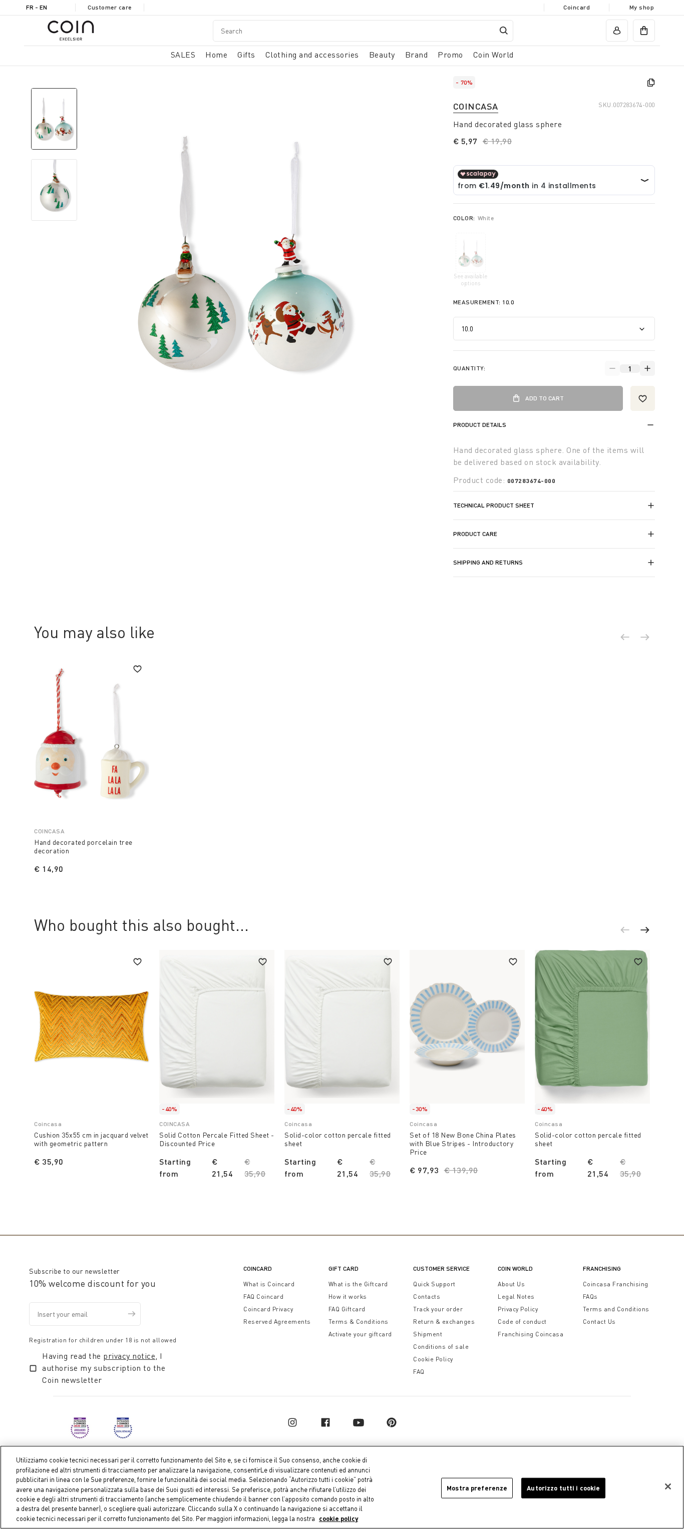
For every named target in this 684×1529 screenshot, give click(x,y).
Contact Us (599, 1321)
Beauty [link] (382, 55)
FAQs (590, 1296)
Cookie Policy (433, 1359)
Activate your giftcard (360, 1334)
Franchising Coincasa (530, 1334)
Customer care (110, 7)
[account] (617, 31)
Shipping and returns (488, 562)
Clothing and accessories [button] (312, 55)
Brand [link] (416, 55)
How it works (347, 1296)
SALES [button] (183, 55)
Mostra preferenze (477, 1487)
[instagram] (292, 1422)
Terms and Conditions (616, 1309)
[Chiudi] (668, 1486)
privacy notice (129, 1356)
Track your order (438, 1309)
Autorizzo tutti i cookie (563, 1487)
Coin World (515, 1268)
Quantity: (469, 368)
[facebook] (325, 1422)
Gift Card (343, 1268)
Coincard (576, 7)
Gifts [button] (246, 55)
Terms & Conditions (358, 1321)
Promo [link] (450, 55)
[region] (342, 1487)
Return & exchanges (444, 1321)
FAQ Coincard (263, 1296)
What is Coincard (268, 1284)
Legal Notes (516, 1296)
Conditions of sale (441, 1346)
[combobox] (363, 31)
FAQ (419, 1371)
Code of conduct (522, 1321)
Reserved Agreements (277, 1321)
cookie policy (338, 1518)
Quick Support (434, 1284)
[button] (630, 638)
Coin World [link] (493, 55)
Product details (479, 424)
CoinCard (257, 1268)
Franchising (602, 1268)
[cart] (644, 31)
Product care (475, 534)
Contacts (426, 1296)
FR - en (36, 7)
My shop (641, 7)
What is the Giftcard (358, 1284)
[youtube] (359, 1422)
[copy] (651, 83)
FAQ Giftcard (347, 1309)
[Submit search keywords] (503, 30)
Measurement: (483, 302)
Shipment (427, 1334)
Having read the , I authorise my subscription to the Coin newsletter (103, 1368)
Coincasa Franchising (615, 1284)
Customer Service (441, 1268)
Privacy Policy (518, 1309)
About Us (511, 1284)
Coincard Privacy (268, 1309)
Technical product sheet (493, 505)
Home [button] (216, 55)
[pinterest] (392, 1422)
